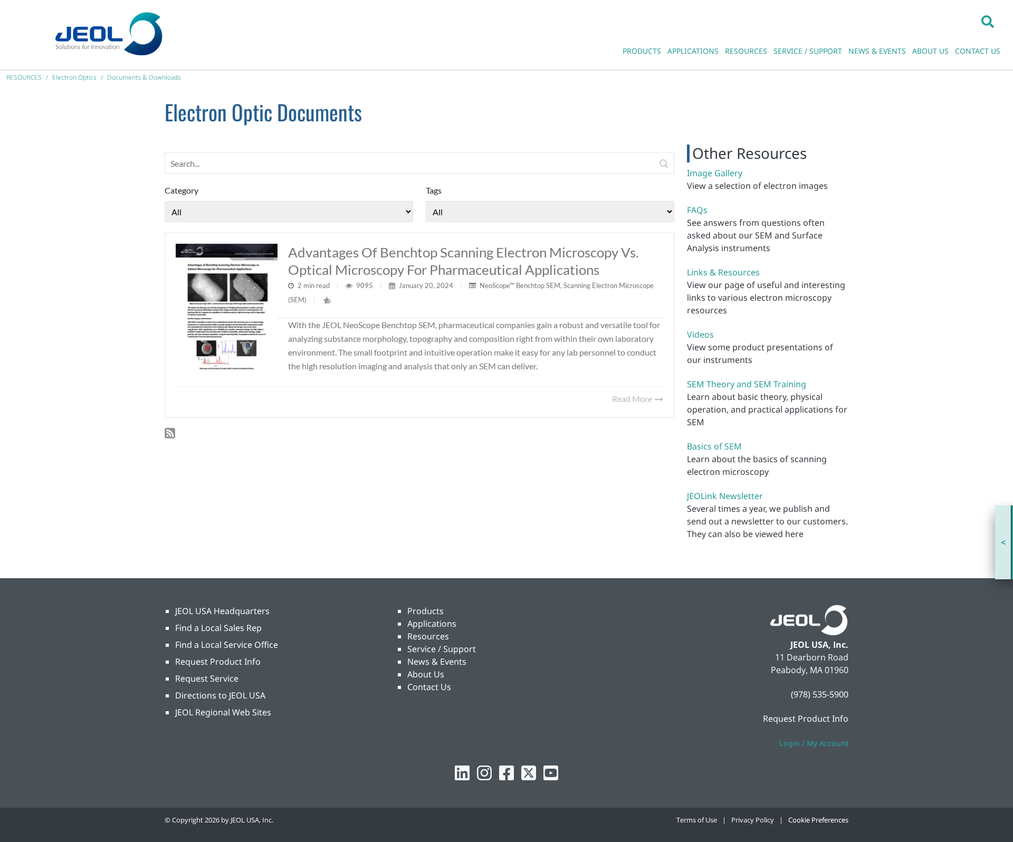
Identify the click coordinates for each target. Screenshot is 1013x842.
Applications (431, 623)
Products (425, 611)
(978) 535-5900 (819, 694)
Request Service (206, 678)
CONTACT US (977, 51)
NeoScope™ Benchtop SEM (520, 285)
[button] (987, 21)
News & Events (436, 661)
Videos (700, 334)
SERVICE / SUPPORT (807, 51)
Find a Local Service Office (226, 644)
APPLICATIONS (693, 51)
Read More (633, 399)
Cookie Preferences (818, 820)
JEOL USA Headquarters (222, 611)
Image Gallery (714, 173)
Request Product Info (218, 661)
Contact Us (429, 687)
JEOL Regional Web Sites (223, 712)
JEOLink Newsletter (725, 496)
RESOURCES (746, 51)
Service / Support (441, 649)
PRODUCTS (642, 51)
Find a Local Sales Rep (218, 628)
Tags (434, 190)
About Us (425, 674)
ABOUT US (930, 51)
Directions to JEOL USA (220, 695)
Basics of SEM (714, 446)
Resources (428, 636)
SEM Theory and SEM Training (746, 384)
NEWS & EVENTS (877, 51)
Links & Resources (723, 272)
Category (181, 190)
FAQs (697, 210)
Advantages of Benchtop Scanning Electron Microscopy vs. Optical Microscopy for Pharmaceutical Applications (463, 261)
